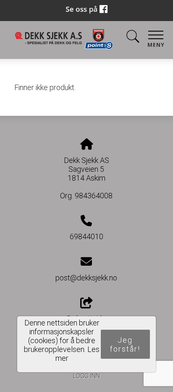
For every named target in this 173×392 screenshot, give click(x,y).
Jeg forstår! (125, 344)
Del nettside (86, 318)
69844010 (86, 236)
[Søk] (132, 38)
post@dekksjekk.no (86, 277)
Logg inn (86, 376)
